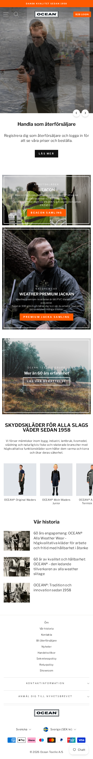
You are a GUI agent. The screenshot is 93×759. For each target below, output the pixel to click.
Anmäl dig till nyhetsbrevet (45, 696)
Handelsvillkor (47, 652)
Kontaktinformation (45, 683)
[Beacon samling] (46, 200)
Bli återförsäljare (46, 640)
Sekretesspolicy (47, 658)
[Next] (85, 113)
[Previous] (76, 113)
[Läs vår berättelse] (46, 376)
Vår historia (46, 628)
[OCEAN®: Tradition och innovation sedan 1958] (17, 592)
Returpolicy (46, 664)
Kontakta (46, 634)
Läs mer (46, 153)
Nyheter (46, 646)
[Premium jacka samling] (46, 278)
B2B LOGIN (82, 14)
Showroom (46, 670)
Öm (46, 622)
